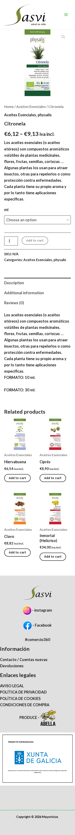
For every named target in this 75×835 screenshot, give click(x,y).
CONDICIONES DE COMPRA (24, 704)
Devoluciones (12, 665)
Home (9, 106)
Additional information (24, 292)
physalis (45, 115)
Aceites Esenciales (31, 106)
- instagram (42, 610)
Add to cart (35, 240)
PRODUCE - (29, 717)
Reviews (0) (14, 302)
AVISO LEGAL (12, 686)
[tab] (37, 283)
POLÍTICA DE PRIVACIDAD (23, 692)
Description (14, 282)
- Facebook (42, 625)
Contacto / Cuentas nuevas (24, 659)
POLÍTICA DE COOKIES (20, 698)
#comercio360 (37, 639)
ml (6, 209)
